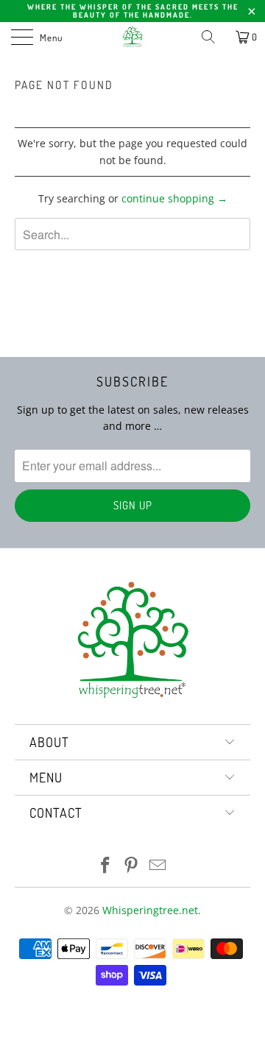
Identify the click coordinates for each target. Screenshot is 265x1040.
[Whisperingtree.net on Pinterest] (132, 866)
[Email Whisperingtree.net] (158, 866)
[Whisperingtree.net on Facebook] (105, 866)
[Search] (213, 36)
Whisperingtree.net (150, 910)
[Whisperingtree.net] (132, 37)
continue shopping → (174, 198)
